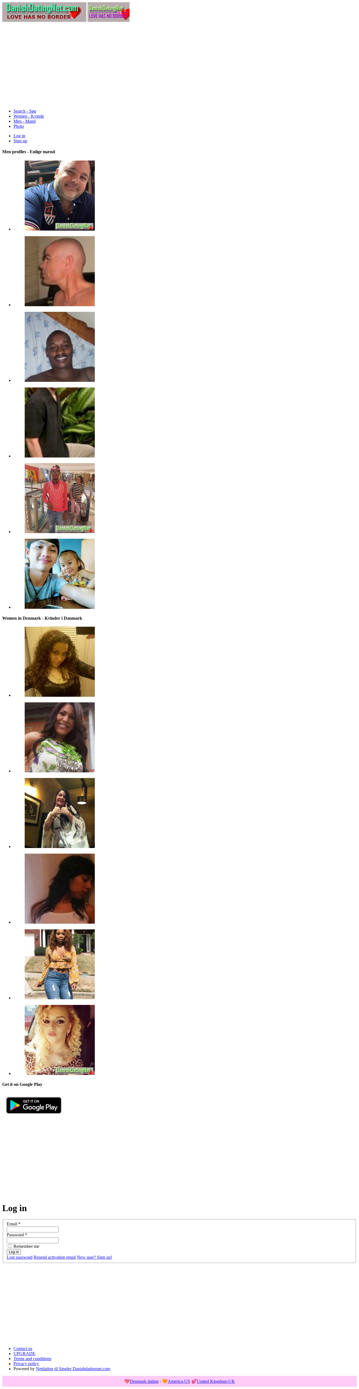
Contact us (22, 1348)
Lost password (20, 1257)
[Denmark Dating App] (33, 1116)
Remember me (26, 1246)
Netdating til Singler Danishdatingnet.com (73, 1368)
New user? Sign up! (94, 1257)
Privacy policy (26, 1363)
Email (13, 1223)
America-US (179, 1381)
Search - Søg (24, 111)
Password (17, 1234)
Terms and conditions (32, 1358)
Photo (18, 126)
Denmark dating (144, 1381)
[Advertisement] (179, 65)
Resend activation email (55, 1257)
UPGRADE (24, 1353)
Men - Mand (24, 121)
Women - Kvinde (28, 116)
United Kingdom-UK (216, 1381)
